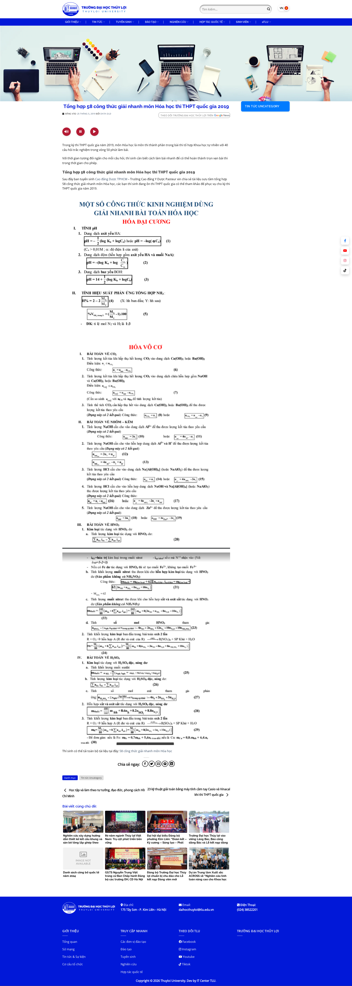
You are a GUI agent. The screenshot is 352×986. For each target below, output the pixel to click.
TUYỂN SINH (123, 21)
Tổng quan (69, 942)
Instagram (188, 949)
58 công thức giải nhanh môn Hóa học (146, 751)
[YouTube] (345, 250)
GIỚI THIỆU (72, 21)
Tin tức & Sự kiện (74, 957)
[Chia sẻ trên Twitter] (152, 764)
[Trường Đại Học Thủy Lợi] (94, 9)
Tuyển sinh (128, 957)
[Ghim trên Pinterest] (165, 764)
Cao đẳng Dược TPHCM (111, 179)
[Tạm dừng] (80, 131)
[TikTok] (345, 270)
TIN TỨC (97, 21)
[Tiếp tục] (94, 131)
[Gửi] (268, 9)
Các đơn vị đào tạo (133, 942)
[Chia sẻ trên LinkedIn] (172, 764)
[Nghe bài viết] (66, 131)
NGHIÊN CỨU (178, 21)
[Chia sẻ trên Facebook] (145, 764)
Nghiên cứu (129, 964)
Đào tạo (126, 949)
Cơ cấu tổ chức (72, 964)
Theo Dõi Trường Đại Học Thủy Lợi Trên (187, 115)
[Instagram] (345, 260)
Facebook (189, 942)
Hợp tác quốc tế (132, 972)
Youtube (188, 957)
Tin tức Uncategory (91, 777)
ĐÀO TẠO (150, 21)
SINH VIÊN (242, 21)
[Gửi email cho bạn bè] (158, 764)
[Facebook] (345, 241)
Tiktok (185, 964)
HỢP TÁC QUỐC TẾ (211, 21)
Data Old (105, 113)
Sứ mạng (68, 949)
